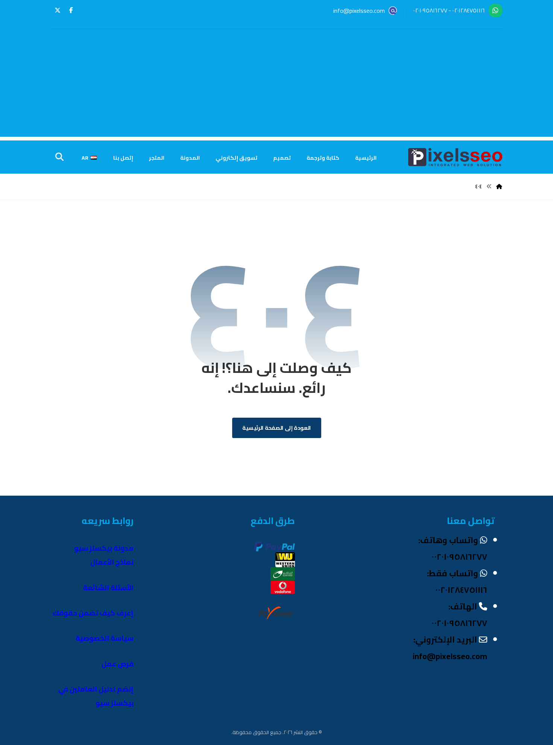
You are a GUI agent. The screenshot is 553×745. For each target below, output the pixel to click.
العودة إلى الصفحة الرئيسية (276, 428)
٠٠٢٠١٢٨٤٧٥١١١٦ (468, 10)
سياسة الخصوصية (105, 638)
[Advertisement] (276, 84)
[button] (71, 10)
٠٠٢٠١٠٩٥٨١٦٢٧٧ (430, 10)
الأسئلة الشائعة (108, 587)
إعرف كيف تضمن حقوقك (93, 613)
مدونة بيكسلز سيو (104, 548)
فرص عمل (118, 663)
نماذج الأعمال (112, 562)
